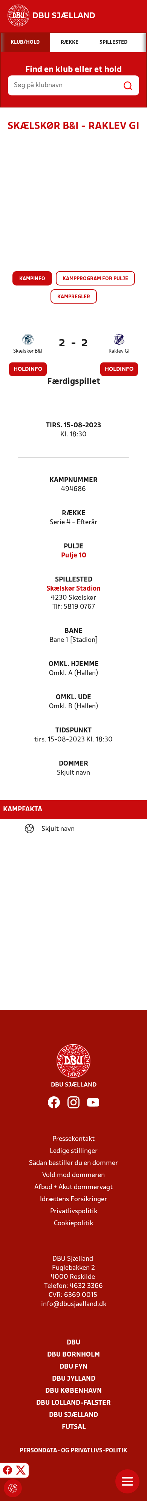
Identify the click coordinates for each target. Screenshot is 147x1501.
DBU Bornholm (73, 1355)
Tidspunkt (73, 730)
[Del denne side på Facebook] (7, 1472)
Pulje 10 (73, 556)
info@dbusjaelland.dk (73, 1304)
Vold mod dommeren (73, 1175)
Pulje (73, 546)
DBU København (73, 1391)
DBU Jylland (73, 1379)
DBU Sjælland (73, 1415)
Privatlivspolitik (73, 1211)
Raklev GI (119, 351)
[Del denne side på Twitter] (21, 1472)
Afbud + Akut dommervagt (73, 1187)
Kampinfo (32, 278)
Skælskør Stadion (73, 589)
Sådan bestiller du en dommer (73, 1163)
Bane (73, 631)
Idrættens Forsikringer (73, 1199)
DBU (73, 1343)
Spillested (73, 580)
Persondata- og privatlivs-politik (73, 1450)
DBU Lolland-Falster (73, 1403)
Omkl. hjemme (74, 664)
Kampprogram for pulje (95, 278)
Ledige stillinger (74, 1151)
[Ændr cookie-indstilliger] (13, 1488)
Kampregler (73, 297)
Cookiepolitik (73, 1223)
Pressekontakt (73, 1139)
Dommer (73, 764)
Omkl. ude (73, 697)
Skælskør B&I (27, 351)
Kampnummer (73, 480)
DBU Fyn (73, 1367)
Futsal (74, 1427)
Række (74, 513)
